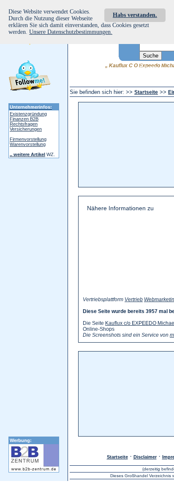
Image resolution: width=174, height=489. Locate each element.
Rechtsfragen (24, 123)
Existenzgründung (28, 113)
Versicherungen (26, 129)
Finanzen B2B (24, 118)
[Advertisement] (132, 144)
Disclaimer (145, 456)
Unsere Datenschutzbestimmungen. (70, 32)
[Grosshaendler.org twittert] (29, 77)
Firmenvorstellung (28, 139)
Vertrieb (134, 299)
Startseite (146, 92)
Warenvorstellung (28, 144)
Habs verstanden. (135, 15)
